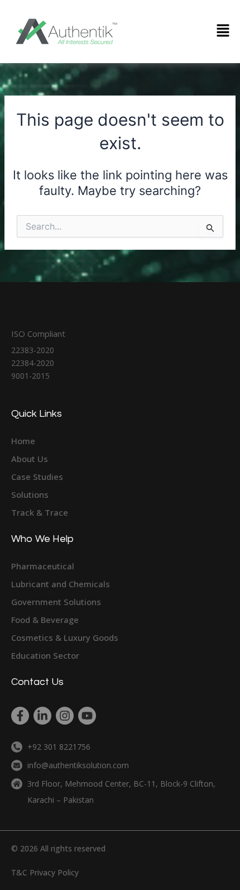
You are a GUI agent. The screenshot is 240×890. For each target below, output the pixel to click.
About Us (29, 458)
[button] (223, 32)
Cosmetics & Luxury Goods (64, 637)
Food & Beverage (45, 619)
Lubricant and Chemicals (60, 583)
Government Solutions (56, 601)
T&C (19, 872)
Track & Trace (39, 512)
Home (23, 440)
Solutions (30, 494)
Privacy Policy (54, 872)
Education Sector (45, 655)
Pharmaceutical (42, 566)
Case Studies (37, 476)
